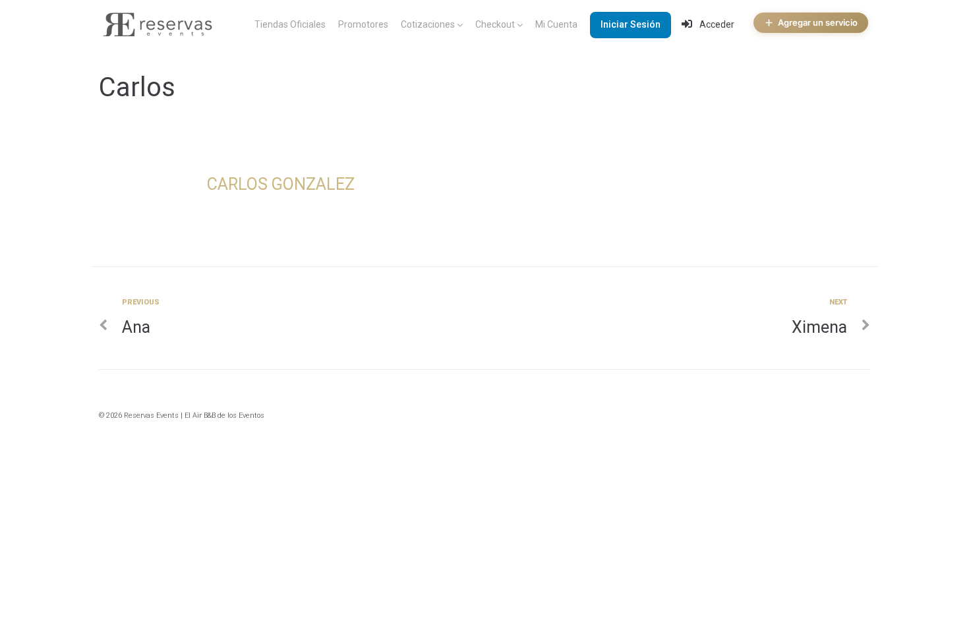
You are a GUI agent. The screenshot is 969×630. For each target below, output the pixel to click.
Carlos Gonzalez (281, 184)
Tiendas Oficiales (290, 24)
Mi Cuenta (556, 24)
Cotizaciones (428, 24)
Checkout (495, 24)
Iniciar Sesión (631, 24)
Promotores (363, 24)
